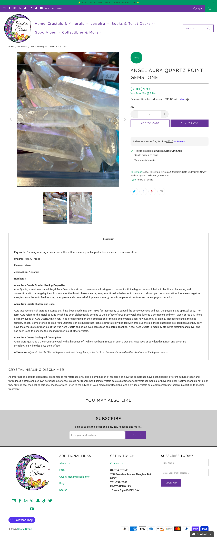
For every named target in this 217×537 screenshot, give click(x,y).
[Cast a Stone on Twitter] (35, 8)
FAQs (62, 470)
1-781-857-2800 (53, 8)
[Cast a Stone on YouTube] (41, 8)
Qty (132, 107)
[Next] (124, 119)
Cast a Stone (24, 529)
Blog (61, 483)
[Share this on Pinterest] (152, 191)
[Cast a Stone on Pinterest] (19, 8)
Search (63, 489)
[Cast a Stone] (17, 28)
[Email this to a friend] (161, 191)
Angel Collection (151, 172)
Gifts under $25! (190, 172)
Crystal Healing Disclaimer (74, 476)
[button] (68, 23)
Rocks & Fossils (145, 179)
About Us (64, 463)
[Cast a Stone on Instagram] (14, 8)
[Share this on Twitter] (134, 191)
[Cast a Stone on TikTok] (30, 8)
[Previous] (11, 119)
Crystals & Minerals (171, 172)
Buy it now (189, 123)
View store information (145, 160)
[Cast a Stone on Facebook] (9, 8)
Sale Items (163, 175)
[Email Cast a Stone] (4, 8)
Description (108, 239)
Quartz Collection (148, 175)
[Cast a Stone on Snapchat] (25, 8)
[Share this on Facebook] (143, 191)
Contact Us (116, 463)
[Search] (208, 28)
